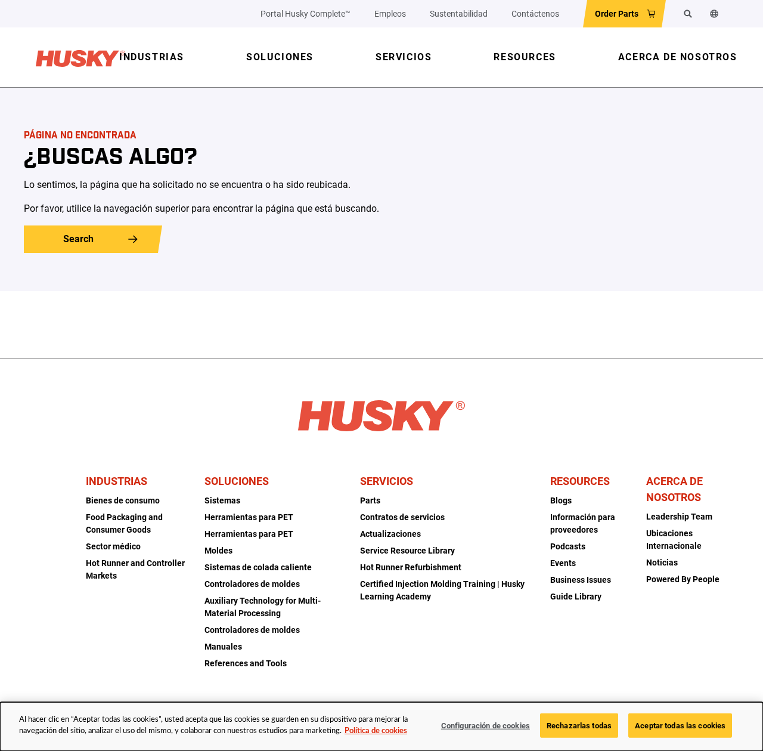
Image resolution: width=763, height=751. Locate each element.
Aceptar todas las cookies (680, 725)
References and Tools (245, 663)
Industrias (116, 481)
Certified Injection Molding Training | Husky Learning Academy (442, 590)
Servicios (386, 481)
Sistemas (222, 500)
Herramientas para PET (248, 517)
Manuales (223, 646)
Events (563, 563)
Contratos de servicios (402, 517)
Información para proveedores (582, 523)
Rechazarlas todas (579, 725)
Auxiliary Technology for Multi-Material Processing (262, 607)
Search (78, 239)
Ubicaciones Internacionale (674, 540)
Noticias (662, 562)
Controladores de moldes (252, 584)
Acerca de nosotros (674, 489)
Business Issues (580, 580)
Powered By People (682, 579)
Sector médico (113, 546)
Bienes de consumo (123, 500)
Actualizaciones (390, 534)
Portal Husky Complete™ (305, 13)
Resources (580, 481)
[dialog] (381, 726)
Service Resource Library (407, 550)
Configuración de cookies (485, 725)
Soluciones (236, 481)
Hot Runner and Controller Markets (135, 569)
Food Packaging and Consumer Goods (124, 523)
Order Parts (616, 13)
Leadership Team (679, 516)
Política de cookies (376, 731)
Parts (370, 500)
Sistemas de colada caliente (258, 567)
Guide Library (575, 596)
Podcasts (567, 546)
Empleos (390, 13)
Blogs (561, 500)
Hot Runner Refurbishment (410, 567)
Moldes (218, 550)
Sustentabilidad (459, 13)
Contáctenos (535, 13)
